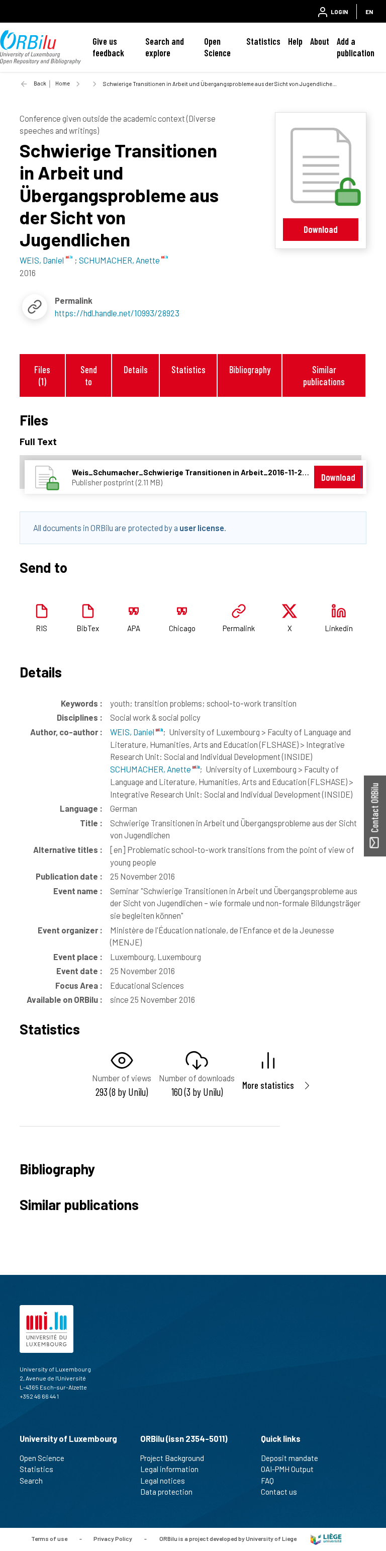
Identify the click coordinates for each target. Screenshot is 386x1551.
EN (369, 11)
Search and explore (164, 47)
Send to (88, 375)
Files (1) (42, 375)
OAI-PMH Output (287, 1469)
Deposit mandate (289, 1457)
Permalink (239, 628)
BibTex (87, 628)
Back (40, 83)
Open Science (217, 47)
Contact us (279, 1491)
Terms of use (49, 1538)
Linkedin (339, 628)
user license (201, 528)
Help (295, 41)
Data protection (166, 1491)
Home (62, 83)
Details (136, 369)
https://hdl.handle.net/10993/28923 (117, 313)
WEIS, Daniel (133, 732)
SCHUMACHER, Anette (151, 769)
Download (321, 229)
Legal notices (162, 1480)
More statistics (268, 1085)
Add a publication (355, 47)
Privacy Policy (112, 1538)
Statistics (263, 41)
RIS (41, 628)
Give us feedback (108, 47)
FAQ (267, 1480)
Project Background (172, 1457)
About (319, 41)
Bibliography (249, 369)
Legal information (169, 1469)
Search (31, 1480)
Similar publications (324, 375)
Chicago (182, 628)
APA (133, 628)
